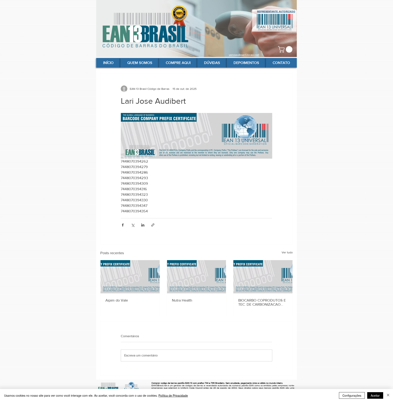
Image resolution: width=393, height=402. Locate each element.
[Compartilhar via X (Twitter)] (133, 225)
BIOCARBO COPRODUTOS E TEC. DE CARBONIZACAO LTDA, (262, 302)
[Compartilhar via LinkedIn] (143, 225)
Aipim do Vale (116, 300)
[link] (286, 49)
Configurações (351, 395)
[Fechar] (388, 395)
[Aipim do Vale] (130, 276)
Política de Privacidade (173, 395)
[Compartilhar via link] (153, 225)
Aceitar (375, 395)
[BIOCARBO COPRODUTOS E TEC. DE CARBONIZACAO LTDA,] (262, 276)
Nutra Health (182, 300)
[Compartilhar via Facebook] (123, 225)
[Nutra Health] (196, 276)
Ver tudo (287, 252)
